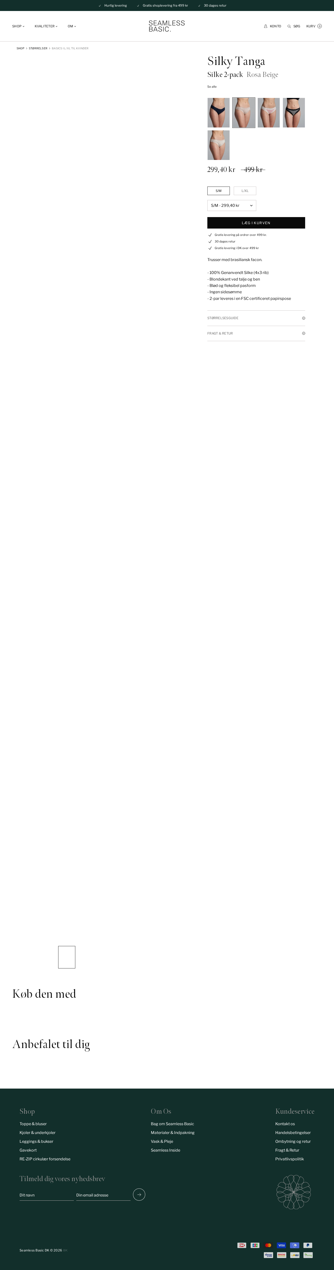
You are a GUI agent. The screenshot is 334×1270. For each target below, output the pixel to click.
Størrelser (38, 48)
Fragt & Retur (287, 1150)
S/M (219, 191)
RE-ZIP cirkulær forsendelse (45, 1159)
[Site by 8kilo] (65, 1250)
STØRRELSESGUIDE (222, 318)
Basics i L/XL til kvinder (70, 48)
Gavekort (28, 1150)
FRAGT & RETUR (220, 333)
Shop (20, 48)
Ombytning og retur (293, 1141)
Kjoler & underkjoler (38, 1132)
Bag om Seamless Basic (172, 1124)
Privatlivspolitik (289, 1159)
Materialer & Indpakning (173, 1132)
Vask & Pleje (162, 1141)
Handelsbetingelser (293, 1132)
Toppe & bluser (33, 1124)
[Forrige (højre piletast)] (139, 1194)
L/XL (245, 191)
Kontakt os (285, 1124)
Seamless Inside (165, 1150)
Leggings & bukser (36, 1141)
